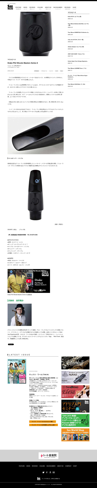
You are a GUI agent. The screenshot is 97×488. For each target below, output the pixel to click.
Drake (61, 70)
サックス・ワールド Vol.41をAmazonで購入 (42, 421)
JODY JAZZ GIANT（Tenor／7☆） (76, 54)
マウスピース (44, 70)
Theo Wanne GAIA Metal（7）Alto (76, 84)
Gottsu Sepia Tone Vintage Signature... (78, 61)
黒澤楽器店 (36, 70)
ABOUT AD (48, 8)
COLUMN (40, 8)
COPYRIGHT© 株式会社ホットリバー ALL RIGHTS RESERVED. (48, 484)
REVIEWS (32, 8)
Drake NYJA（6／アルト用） (75, 16)
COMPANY (68, 466)
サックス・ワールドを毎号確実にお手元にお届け (43, 425)
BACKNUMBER (58, 8)
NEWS (25, 8)
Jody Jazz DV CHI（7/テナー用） (76, 39)
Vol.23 (56, 70)
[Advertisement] (78, 111)
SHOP (74, 8)
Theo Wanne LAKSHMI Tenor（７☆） (77, 68)
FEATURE (18, 8)
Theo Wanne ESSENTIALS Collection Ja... (78, 32)
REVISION (67, 8)
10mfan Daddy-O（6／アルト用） (76, 46)
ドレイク (51, 70)
